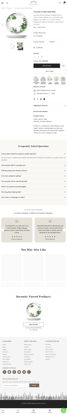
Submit (34, 385)
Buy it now (49, 71)
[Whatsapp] (44, 99)
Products (9, 8)
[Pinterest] (14, 372)
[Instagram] (9, 372)
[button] (2, 25)
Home (3, 8)
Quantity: (36, 53)
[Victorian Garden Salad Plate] (33, 311)
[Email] (41, 99)
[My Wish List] (60, 3)
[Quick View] (40, 309)
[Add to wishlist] (63, 66)
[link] (11, 284)
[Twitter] (37, 99)
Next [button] (64, 230)
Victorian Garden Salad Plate (33, 328)
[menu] (2, 3)
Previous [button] (2, 230)
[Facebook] (34, 99)
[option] (16, 25)
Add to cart (46, 66)
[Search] (7, 3)
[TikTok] (19, 372)
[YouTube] (24, 372)
